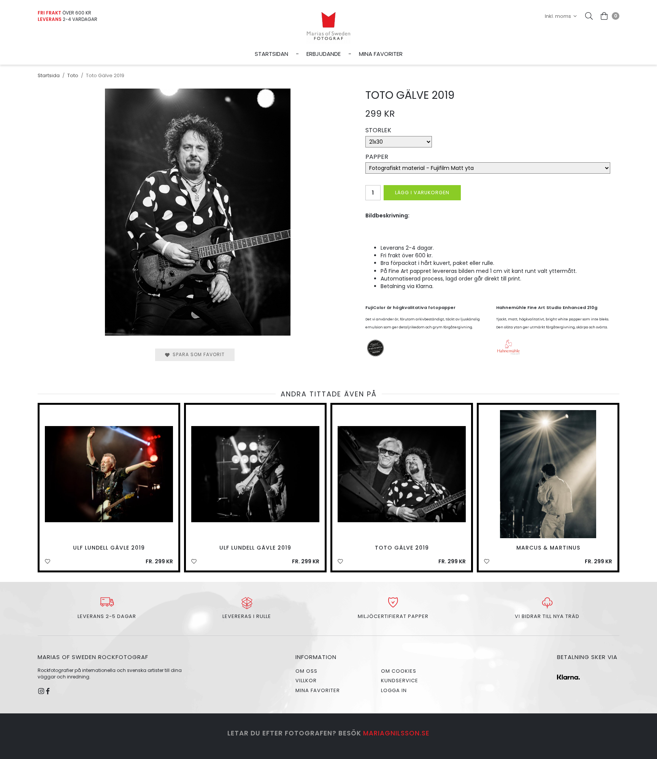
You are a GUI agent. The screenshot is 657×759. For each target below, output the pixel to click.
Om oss (306, 671)
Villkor (306, 680)
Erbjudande (323, 54)
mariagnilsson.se (396, 733)
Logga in (394, 690)
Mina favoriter (381, 54)
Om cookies (398, 671)
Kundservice (399, 680)
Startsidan (271, 54)
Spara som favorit (197, 354)
